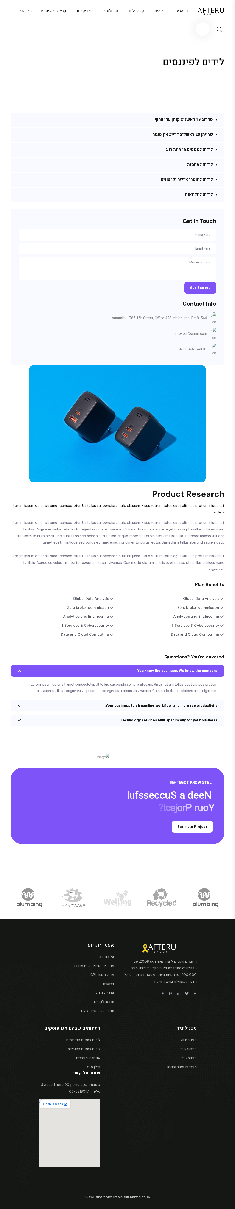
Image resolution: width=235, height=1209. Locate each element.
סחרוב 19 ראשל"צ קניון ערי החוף (183, 119)
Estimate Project (192, 826)
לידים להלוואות (199, 195)
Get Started (200, 287)
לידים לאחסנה (200, 165)
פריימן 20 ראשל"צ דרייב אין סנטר (183, 135)
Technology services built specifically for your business (168, 720)
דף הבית (182, 11)
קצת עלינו (136, 11)
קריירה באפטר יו (53, 11)
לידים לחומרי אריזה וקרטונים (187, 180)
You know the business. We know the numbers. (176, 671)
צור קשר (26, 11)
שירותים (161, 11)
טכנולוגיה (110, 11)
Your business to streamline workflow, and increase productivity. (161, 705)
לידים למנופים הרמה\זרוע (189, 150)
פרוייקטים (84, 11)
